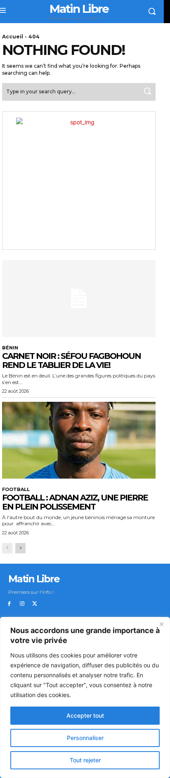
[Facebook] (9, 604)
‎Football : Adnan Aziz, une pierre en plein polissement (75, 502)
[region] (85, 697)
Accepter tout (85, 715)
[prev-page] (7, 548)
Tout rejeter (85, 760)
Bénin (10, 348)
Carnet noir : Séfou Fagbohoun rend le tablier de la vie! (71, 360)
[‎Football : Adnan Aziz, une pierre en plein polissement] (79, 440)
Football (16, 489)
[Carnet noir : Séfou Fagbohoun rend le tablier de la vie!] (79, 298)
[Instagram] (22, 604)
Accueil (12, 36)
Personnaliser (85, 737)
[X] (35, 604)
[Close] (161, 624)
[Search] (147, 92)
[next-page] (20, 548)
